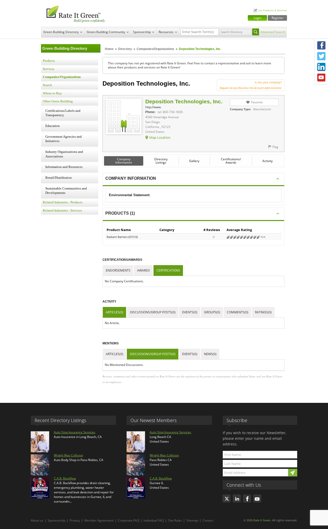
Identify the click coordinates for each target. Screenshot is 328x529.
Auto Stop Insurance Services (74, 432)
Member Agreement (99, 520)
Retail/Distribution (58, 177)
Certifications (168, 270)
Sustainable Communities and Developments (66, 191)
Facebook (321, 45)
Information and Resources (64, 167)
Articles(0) (114, 312)
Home (109, 49)
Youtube (321, 78)
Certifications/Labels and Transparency (62, 113)
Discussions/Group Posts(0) (153, 312)
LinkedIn (321, 67)
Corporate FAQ (128, 520)
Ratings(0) (263, 312)
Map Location (159, 137)
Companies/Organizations (155, 49)
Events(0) (189, 312)
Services (48, 69)
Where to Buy (52, 93)
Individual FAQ (154, 520)
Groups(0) (212, 312)
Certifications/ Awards (231, 161)
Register (277, 18)
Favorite (257, 102)
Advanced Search (272, 32)
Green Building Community (106, 32)
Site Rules (175, 520)
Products (49, 61)
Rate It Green (262, 520)
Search (47, 85)
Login (257, 18)
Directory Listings (161, 161)
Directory (125, 49)
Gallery (194, 161)
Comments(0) (237, 312)
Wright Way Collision (68, 455)
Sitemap (192, 520)
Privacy (75, 520)
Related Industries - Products (63, 202)
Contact (207, 520)
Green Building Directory (61, 32)
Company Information (123, 161)
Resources (166, 32)
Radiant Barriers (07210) (122, 237)
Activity (267, 161)
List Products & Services (272, 10)
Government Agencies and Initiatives (63, 139)
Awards (143, 270)
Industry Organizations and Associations (64, 154)
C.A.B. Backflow (65, 478)
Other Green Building (58, 101)
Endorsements (118, 270)
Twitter (321, 56)
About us (37, 520)
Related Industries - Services (62, 210)
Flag (275, 147)
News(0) (210, 354)
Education (52, 126)
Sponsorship (142, 32)
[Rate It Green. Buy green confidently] (74, 13)
